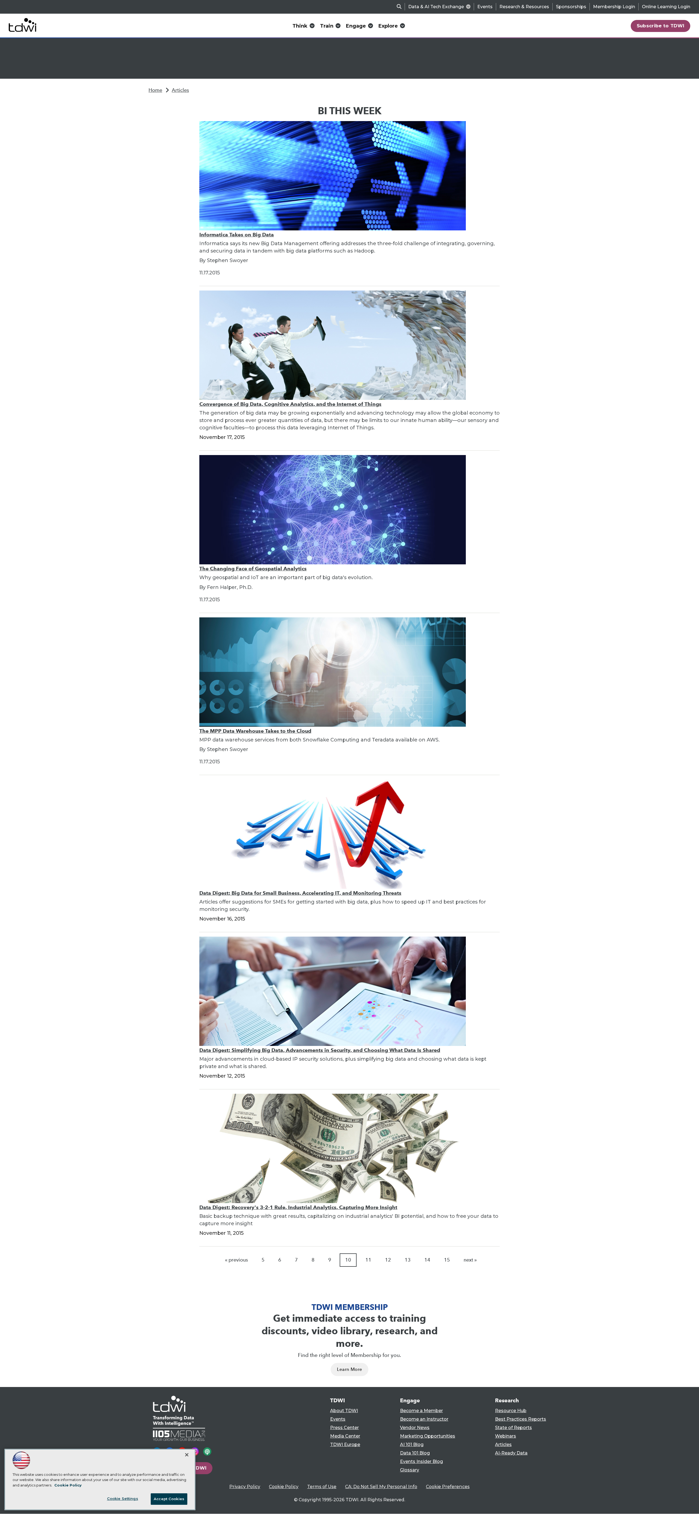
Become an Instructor (424, 1419)
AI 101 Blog (411, 1444)
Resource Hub (510, 1410)
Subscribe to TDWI (661, 25)
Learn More (349, 1369)
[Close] (187, 1455)
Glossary (409, 1470)
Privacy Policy (244, 1486)
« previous (236, 1260)
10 (348, 1260)
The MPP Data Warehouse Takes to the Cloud (255, 731)
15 (447, 1260)
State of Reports (513, 1427)
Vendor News (415, 1427)
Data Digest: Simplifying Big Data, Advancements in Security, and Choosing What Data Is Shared (319, 1050)
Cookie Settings (122, 1498)
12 (388, 1260)
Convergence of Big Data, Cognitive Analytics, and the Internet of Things (290, 404)
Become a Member (421, 1410)
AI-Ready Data (511, 1453)
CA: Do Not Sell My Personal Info (381, 1486)
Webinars (505, 1436)
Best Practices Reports (520, 1419)
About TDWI (344, 1410)
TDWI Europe (345, 1444)
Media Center (345, 1436)
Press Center (344, 1427)
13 (408, 1260)
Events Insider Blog (421, 1461)
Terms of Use (321, 1486)
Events (485, 6)
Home (155, 90)
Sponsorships (571, 6)
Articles (180, 90)
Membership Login (614, 6)
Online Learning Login (666, 6)
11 (368, 1260)
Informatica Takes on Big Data (236, 234)
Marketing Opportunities (427, 1436)
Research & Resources (524, 6)
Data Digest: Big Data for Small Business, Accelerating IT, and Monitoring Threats (300, 893)
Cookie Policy (283, 1486)
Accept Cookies (169, 1499)
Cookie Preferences (448, 1486)
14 (427, 1260)
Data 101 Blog (415, 1453)
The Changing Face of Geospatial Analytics (253, 568)
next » (470, 1260)
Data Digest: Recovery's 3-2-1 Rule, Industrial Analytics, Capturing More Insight (298, 1207)
